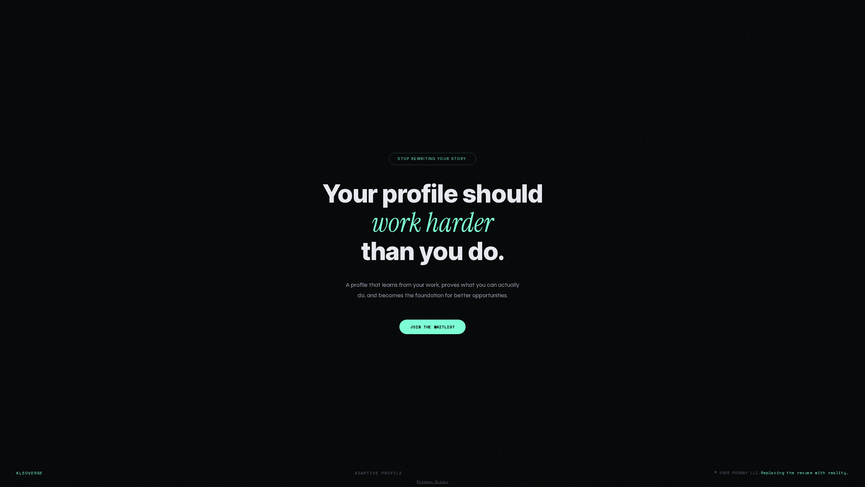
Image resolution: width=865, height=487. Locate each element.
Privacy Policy (432, 481)
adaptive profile (378, 473)
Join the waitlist (432, 327)
